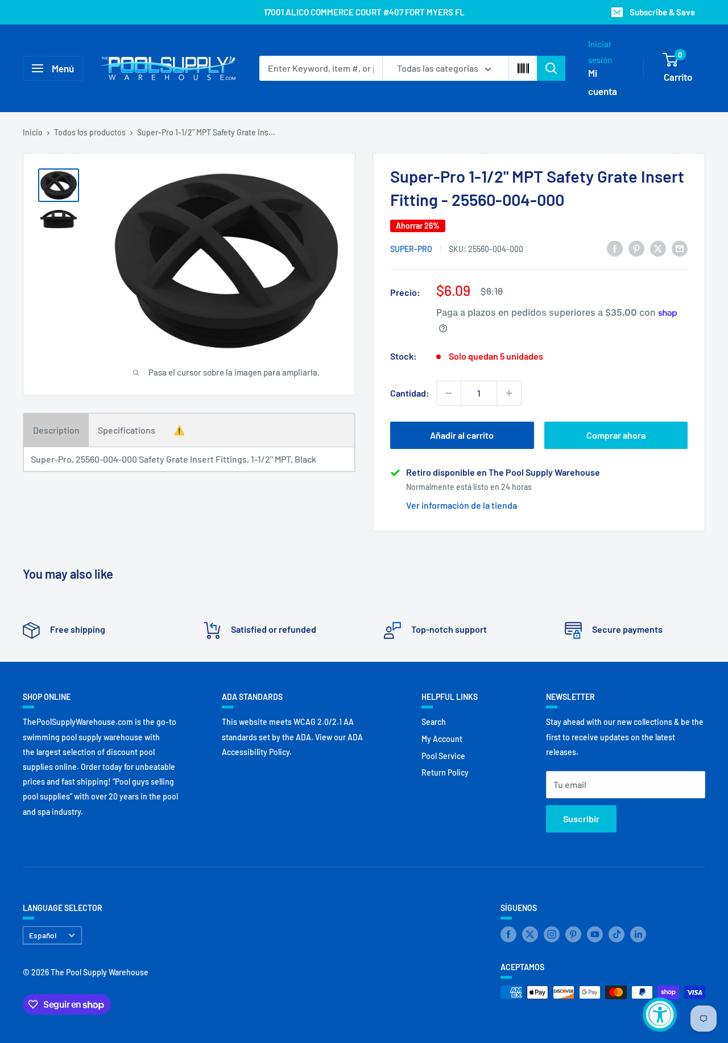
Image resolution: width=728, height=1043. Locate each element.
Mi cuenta (602, 82)
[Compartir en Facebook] (615, 248)
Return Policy (445, 772)
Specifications (126, 429)
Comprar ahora (616, 435)
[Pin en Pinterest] (636, 248)
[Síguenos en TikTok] (616, 934)
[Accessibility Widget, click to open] (660, 1014)
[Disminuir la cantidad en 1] (449, 393)
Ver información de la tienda (461, 505)
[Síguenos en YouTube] (595, 934)
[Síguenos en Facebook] (508, 934)
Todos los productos (90, 132)
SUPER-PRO (411, 249)
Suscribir (581, 818)
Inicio (33, 132)
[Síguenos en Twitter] (530, 934)
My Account (441, 739)
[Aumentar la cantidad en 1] (509, 393)
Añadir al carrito (462, 435)
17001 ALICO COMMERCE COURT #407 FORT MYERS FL (364, 12)
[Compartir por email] (680, 248)
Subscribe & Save (662, 12)
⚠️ (179, 429)
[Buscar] (551, 68)
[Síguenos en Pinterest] (573, 934)
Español (42, 935)
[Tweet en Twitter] (658, 248)
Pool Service (443, 756)
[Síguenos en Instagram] (552, 934)
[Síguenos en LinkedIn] (638, 934)
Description (56, 429)
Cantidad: (409, 392)
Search (433, 722)
